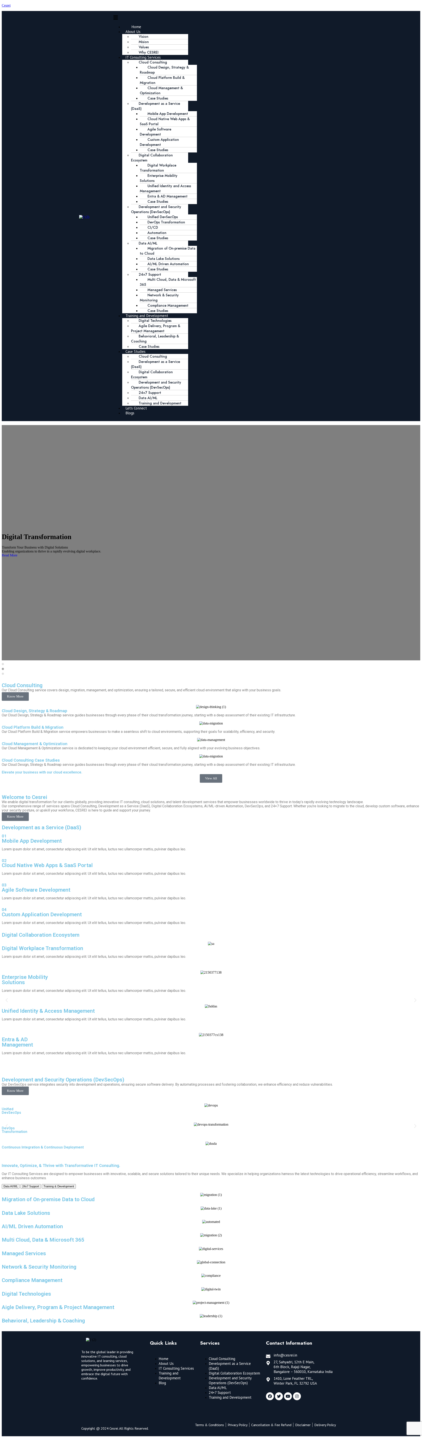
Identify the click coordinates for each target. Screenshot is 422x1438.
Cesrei (6, 5)
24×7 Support (220, 1392)
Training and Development (160, 403)
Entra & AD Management (17, 1042)
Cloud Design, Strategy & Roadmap (164, 70)
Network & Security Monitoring (159, 298)
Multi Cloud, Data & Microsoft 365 (168, 282)
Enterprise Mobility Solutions (158, 178)
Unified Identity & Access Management (48, 1011)
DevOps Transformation (166, 222)
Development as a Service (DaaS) (155, 106)
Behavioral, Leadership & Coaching (155, 339)
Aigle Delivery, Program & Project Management (58, 1307)
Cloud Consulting (222, 1358)
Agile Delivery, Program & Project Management (155, 328)
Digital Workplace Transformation (158, 168)
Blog (162, 1382)
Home (163, 1358)
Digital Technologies (26, 1294)
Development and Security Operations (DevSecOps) (156, 209)
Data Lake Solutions (26, 1213)
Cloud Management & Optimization (161, 90)
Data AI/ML (218, 1387)
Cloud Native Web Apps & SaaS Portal (165, 121)
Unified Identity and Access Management (165, 188)
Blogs (130, 413)
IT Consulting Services (176, 1368)
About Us (166, 1363)
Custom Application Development (159, 142)
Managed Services (24, 1253)
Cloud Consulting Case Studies (31, 760)
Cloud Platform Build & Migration (162, 80)
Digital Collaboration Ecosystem (152, 158)
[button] (228, 18)
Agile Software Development (155, 132)
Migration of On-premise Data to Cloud (167, 251)
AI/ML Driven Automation (32, 1226)
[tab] (3, 664)
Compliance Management (32, 1280)
